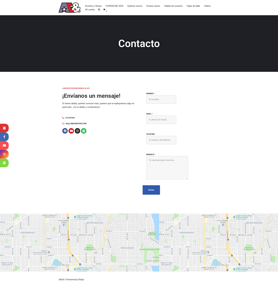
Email (149, 114)
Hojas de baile (193, 6)
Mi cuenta (90, 9)
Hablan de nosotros (173, 6)
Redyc (81, 279)
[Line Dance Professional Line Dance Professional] (69, 8)
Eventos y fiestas (93, 6)
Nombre (150, 94)
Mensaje (150, 154)
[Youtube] (71, 131)
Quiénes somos (134, 6)
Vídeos (207, 6)
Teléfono (150, 134)
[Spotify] (83, 131)
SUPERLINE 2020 (114, 6)
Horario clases (153, 6)
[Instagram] (77, 131)
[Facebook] (65, 131)
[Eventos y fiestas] (4, 128)
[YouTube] (4, 145)
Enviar (151, 190)
